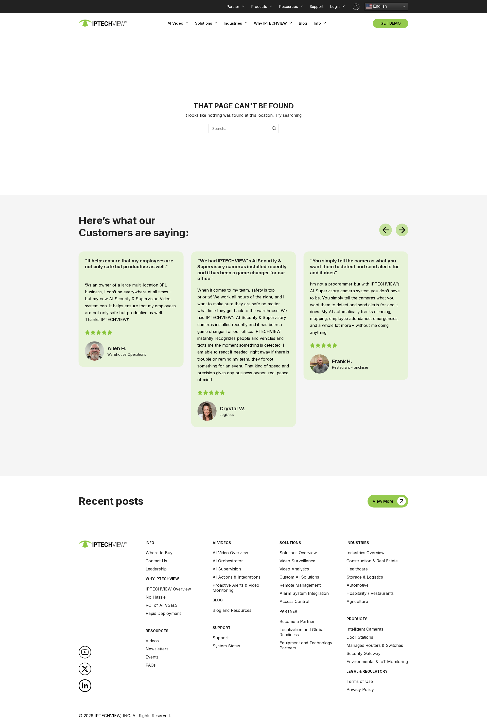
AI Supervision (227, 568)
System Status (226, 645)
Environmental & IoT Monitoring (377, 661)
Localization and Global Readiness (302, 632)
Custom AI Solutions (299, 577)
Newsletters (157, 648)
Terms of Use (359, 681)
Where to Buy (159, 552)
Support (221, 637)
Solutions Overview (298, 552)
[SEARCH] (274, 128)
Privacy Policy (360, 689)
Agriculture (357, 601)
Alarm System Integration (304, 593)
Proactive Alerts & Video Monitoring (236, 588)
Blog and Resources (232, 610)
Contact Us (156, 560)
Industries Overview (365, 552)
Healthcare (357, 568)
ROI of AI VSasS (162, 605)
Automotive (357, 585)
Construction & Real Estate (372, 560)
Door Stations (359, 637)
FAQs (151, 665)
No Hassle (156, 597)
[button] (356, 7)
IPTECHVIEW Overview (168, 589)
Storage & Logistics (364, 577)
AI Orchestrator (228, 560)
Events (152, 657)
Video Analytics (294, 568)
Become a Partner (297, 621)
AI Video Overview (230, 552)
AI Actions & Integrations (236, 577)
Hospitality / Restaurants (370, 593)
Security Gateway (363, 653)
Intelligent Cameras (364, 629)
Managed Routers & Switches (374, 645)
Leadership (156, 568)
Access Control (294, 601)
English (379, 6)
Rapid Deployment (163, 613)
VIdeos (152, 640)
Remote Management (300, 585)
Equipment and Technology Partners (306, 645)
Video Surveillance (297, 560)
